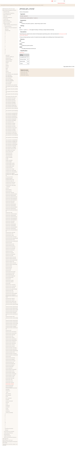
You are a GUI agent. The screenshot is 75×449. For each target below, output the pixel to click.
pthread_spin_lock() (24, 73)
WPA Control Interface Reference (10, 437)
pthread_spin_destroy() (25, 71)
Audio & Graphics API (7, 14)
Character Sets (7, 30)
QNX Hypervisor (5, 438)
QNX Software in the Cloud (7, 440)
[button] (2, 8)
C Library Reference (29, 5)
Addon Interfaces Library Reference (10, 24)
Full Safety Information (9, 428)
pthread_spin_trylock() (25, 75)
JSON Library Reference (8, 432)
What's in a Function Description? (11, 27)
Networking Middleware (7, 17)
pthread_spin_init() (24, 72)
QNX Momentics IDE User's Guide (9, 8)
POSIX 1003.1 (22, 52)
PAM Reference (7, 434)
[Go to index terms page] (52, 1)
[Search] (64, 1)
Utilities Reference (7, 435)
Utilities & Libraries (21, 5)
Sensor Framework (6, 20)
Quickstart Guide (6, 11)
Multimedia (5, 16)
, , (9, 151)
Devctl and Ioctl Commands (9, 431)
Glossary (6, 430)
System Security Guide (7, 21)
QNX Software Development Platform (10, 5)
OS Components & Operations (8, 13)
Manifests (7, 29)
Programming (5, 19)
